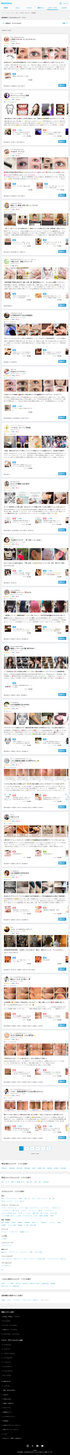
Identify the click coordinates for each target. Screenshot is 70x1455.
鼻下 (53, 1198)
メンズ (16, 1201)
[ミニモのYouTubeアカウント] (42, 1446)
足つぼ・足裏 (53, 1213)
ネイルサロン (16, 1300)
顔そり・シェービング (6, 1201)
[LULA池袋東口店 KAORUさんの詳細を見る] (35, 727)
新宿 (2, 1182)
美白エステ (63, 1258)
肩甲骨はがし (44, 1222)
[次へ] (48, 1148)
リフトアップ (32, 1258)
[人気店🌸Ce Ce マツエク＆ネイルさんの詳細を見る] (35, 61)
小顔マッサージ (17, 1258)
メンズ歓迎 (10, 1283)
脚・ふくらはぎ (44, 1213)
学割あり (3, 1283)
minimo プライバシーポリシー (12, 1425)
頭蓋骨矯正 (27, 1222)
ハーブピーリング (13, 1232)
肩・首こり (21, 1213)
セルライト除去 (38, 1252)
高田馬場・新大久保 (25, 13)
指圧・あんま (15, 1210)
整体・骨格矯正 (5, 1222)
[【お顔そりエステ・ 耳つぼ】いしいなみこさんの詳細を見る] (35, 560)
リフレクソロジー (48, 1210)
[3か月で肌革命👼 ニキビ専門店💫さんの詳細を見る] (35, 1057)
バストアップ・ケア (6, 1245)
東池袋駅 (56, 1168)
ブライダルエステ (5, 1265)
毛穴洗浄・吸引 (41, 1258)
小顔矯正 (13, 1222)
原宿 (40, 1182)
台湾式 (52, 1215)
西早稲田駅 (12, 1168)
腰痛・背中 (35, 1213)
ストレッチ (52, 1222)
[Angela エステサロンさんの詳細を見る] (35, 393)
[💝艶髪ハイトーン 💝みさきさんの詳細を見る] (35, 614)
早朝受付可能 (45, 1283)
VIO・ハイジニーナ (42, 1198)
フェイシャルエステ (6, 1258)
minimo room (7, 1399)
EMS (31, 1252)
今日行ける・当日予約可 (22, 1283)
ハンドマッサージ (5, 1210)
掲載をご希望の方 (8, 1403)
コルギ (25, 1258)
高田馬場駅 (27, 1168)
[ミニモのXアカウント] (32, 1446)
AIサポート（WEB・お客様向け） (13, 1438)
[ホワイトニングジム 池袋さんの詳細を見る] (35, 117)
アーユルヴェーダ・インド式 (30, 1215)
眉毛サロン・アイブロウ (10, 1329)
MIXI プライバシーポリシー (11, 1429)
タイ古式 (18, 1215)
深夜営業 (53, 1283)
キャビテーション (13, 1252)
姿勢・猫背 (33, 1225)
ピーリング (4, 1232)
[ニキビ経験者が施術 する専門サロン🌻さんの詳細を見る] (35, 783)
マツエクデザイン (8, 1371)
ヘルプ (5, 1434)
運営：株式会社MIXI (9, 1390)
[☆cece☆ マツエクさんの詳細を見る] (35, 173)
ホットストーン (32, 1210)
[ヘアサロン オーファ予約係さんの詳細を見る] (35, 450)
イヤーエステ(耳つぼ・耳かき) (8, 1213)
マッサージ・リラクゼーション (9, 1208)
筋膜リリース (35, 1222)
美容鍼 (59, 1222)
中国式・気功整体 (43, 1215)
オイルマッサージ (34, 1208)
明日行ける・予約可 (35, 1283)
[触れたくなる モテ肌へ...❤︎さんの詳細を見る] (35, 1001)
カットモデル (7, 1375)
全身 (25, 1198)
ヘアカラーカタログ (9, 1353)
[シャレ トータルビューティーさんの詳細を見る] (35, 948)
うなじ (33, 1198)
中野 (35, 1182)
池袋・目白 (29, 1182)
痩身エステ (4, 1252)
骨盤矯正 (20, 1222)
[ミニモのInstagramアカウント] (28, 1446)
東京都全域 (45, 1182)
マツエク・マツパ (26, 1300)
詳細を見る (62, 85)
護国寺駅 (49, 1168)
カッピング (24, 1210)
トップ (3, 13)
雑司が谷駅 (19, 1168)
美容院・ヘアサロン (6, 1300)
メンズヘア (6, 1349)
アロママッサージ (56, 1208)
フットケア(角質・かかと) (7, 1215)
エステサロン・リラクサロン (11, 1334)
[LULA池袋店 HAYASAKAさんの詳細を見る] (35, 895)
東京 (17, 13)
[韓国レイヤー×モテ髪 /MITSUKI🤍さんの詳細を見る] (35, 670)
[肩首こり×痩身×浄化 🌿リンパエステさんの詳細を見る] (35, 227)
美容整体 (3, 1225)
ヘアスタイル (7, 1345)
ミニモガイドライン (9, 1416)
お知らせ (5, 1394)
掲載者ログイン (7, 1412)
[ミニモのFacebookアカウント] (37, 1446)
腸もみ (40, 1210)
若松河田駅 (63, 1168)
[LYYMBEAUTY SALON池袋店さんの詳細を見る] (35, 337)
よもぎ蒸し (4, 1238)
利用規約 (5, 1421)
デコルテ (28, 1213)
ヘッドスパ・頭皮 (23, 1208)
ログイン (66, 3)
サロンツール (7, 1408)
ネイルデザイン (7, 1366)
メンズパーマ (7, 1362)
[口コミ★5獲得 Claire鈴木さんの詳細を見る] (35, 506)
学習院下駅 (4, 1168)
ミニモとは (6, 1386)
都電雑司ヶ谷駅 (41, 1168)
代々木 (7, 1182)
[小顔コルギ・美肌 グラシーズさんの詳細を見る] (35, 282)
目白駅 (33, 1168)
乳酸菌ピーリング (24, 1232)
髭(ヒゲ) (22, 1201)
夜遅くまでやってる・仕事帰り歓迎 (10, 1286)
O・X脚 (26, 1225)
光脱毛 (20, 1198)
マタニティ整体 (12, 1225)
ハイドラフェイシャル (52, 1258)
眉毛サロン (36, 1300)
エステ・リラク (10, 13)
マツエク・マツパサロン (10, 1325)
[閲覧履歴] (60, 3)
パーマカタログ (7, 1358)
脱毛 (2, 1198)
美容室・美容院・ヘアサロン (11, 1316)
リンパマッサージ (45, 1208)
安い (2, 1269)
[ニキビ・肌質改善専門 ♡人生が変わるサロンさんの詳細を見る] (35, 1113)
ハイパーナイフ (24, 1252)
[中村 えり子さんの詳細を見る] (35, 839)
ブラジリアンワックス (11, 1198)
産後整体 (20, 1225)
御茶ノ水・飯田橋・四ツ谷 (17, 1182)
